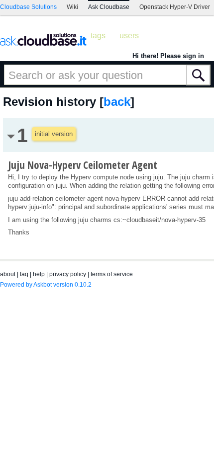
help (39, 274)
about (7, 274)
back (117, 101)
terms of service (112, 274)
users (129, 35)
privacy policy (67, 274)
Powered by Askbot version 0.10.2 (46, 284)
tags (98, 35)
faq (24, 274)
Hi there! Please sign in (168, 56)
